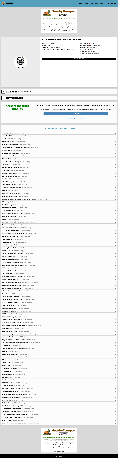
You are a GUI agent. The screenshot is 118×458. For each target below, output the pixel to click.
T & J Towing (59, 294)
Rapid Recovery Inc (59, 242)
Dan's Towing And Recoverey (59, 397)
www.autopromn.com (59, 216)
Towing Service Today (59, 259)
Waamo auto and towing (59, 162)
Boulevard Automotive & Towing (59, 276)
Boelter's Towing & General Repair (59, 334)
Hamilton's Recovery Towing (59, 357)
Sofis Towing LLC (59, 170)
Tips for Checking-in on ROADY (75, 118)
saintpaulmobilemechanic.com (59, 288)
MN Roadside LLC (59, 360)
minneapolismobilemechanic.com (59, 291)
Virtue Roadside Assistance (59, 136)
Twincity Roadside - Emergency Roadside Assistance (59, 199)
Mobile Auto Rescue (59, 256)
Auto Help (59, 139)
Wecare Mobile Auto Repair (59, 153)
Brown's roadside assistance (59, 302)
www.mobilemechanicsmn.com (59, 285)
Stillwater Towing (59, 403)
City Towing (59, 380)
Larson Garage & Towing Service (59, 348)
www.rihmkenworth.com (59, 354)
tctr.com (59, 219)
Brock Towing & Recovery (59, 297)
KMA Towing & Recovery (59, 185)
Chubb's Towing (59, 420)
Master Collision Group (59, 279)
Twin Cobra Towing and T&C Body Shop (59, 423)
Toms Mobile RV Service (59, 225)
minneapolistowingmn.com (59, 391)
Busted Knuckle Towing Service (59, 408)
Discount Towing (59, 210)
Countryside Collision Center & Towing (59, 414)
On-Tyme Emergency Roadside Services (59, 342)
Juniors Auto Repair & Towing (59, 411)
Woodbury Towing (59, 374)
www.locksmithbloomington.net (59, 213)
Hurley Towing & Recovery (59, 262)
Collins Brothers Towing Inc (59, 319)
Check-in (76, 113)
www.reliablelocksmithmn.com (59, 271)
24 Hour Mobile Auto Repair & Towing (59, 282)
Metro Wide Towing (59, 141)
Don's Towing (59, 371)
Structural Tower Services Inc (59, 417)
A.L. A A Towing (59, 205)
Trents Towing (59, 400)
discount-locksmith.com (59, 308)
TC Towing (59, 268)
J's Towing (59, 377)
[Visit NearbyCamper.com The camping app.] (59, 21)
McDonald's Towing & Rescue (59, 388)
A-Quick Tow (59, 150)
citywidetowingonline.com (59, 182)
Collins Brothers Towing (59, 196)
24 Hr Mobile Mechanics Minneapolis (59, 222)
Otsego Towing (59, 328)
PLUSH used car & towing (59, 230)
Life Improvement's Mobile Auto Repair (59, 147)
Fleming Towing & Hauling (59, 167)
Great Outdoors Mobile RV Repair (59, 253)
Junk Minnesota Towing (59, 176)
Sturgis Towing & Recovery (59, 311)
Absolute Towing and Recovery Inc (59, 394)
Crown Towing (59, 251)
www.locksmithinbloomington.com (59, 233)
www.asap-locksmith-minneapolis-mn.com (59, 325)
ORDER (79, 59)
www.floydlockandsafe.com (59, 248)
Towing (59, 190)
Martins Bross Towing (59, 208)
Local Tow (59, 164)
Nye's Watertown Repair (59, 368)
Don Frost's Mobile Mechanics (59, 187)
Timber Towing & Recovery (59, 236)
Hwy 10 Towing (59, 239)
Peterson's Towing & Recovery (59, 322)
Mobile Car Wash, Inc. (59, 179)
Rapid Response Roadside (59, 144)
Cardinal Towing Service (59, 173)
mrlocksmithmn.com (59, 305)
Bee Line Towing (59, 274)
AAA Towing (59, 314)
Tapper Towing (59, 365)
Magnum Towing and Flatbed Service (59, 340)
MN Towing (59, 202)
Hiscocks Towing (59, 386)
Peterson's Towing (59, 317)
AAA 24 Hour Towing (59, 383)
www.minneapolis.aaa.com (59, 193)
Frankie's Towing (59, 133)
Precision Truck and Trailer (59, 228)
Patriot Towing (59, 363)
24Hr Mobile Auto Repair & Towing (59, 265)
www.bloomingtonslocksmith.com (59, 245)
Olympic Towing (59, 159)
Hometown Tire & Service (59, 337)
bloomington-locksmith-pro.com (59, 299)
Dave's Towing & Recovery (59, 406)
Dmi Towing (59, 345)
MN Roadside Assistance (59, 156)
